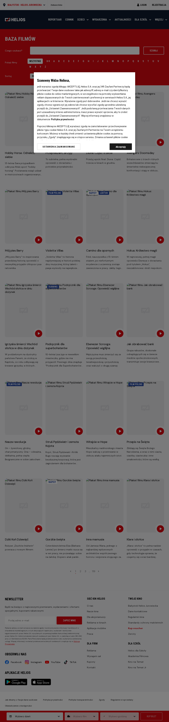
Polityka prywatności (62, 119)
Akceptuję (121, 147)
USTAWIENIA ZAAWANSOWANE (59, 146)
